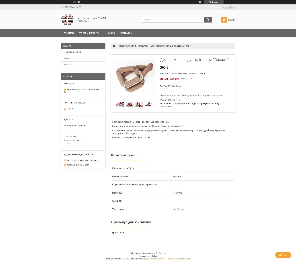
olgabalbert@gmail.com (78, 165)
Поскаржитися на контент (154, 259)
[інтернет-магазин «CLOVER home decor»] (67, 25)
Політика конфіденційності (178, 259)
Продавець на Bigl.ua (148, 256)
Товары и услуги (89, 33)
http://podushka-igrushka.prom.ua (82, 160)
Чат (285, 255)
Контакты (126, 33)
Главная (69, 33)
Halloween (143, 46)
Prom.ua (162, 253)
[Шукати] (208, 20)
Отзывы (68, 64)
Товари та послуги (126, 46)
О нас (111, 33)
